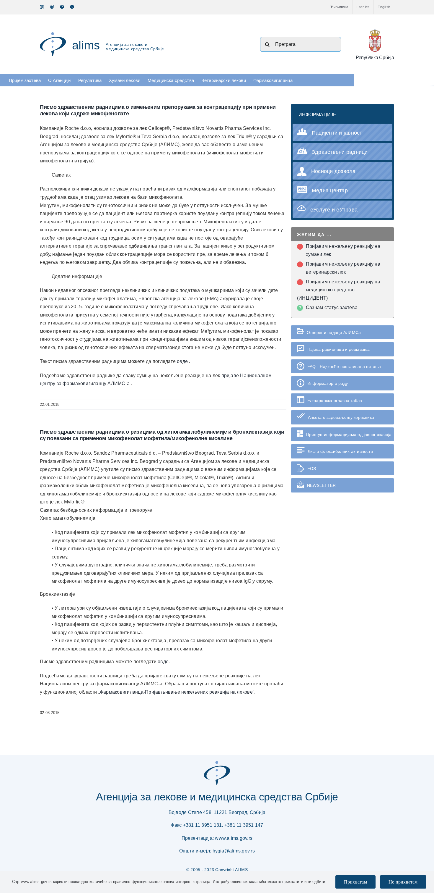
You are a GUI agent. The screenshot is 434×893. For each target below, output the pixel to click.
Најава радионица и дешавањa (338, 349)
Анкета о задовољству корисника (341, 417)
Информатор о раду (327, 383)
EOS (311, 468)
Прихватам (355, 881)
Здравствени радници (340, 152)
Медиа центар (330, 190)
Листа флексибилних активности (340, 451)
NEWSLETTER (321, 485)
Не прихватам (403, 881)
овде (183, 361)
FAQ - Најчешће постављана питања (344, 366)
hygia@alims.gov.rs (234, 850)
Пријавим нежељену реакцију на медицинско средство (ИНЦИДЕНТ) (338, 290)
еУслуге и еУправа (334, 210)
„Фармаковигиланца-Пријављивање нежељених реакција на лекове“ (176, 692)
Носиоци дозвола (333, 171)
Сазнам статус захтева (332, 307)
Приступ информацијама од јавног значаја (348, 434)
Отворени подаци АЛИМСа (334, 332)
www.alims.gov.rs (233, 838)
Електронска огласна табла (334, 400)
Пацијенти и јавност (337, 133)
